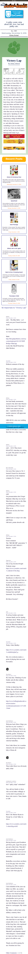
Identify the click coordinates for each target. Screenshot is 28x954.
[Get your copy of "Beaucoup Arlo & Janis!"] (14, 138)
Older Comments (11, 953)
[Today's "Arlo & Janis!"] (14, 143)
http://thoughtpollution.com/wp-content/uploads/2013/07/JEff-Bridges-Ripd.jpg (16, 341)
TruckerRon (8, 361)
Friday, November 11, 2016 (11, 318)
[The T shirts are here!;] (14, 148)
